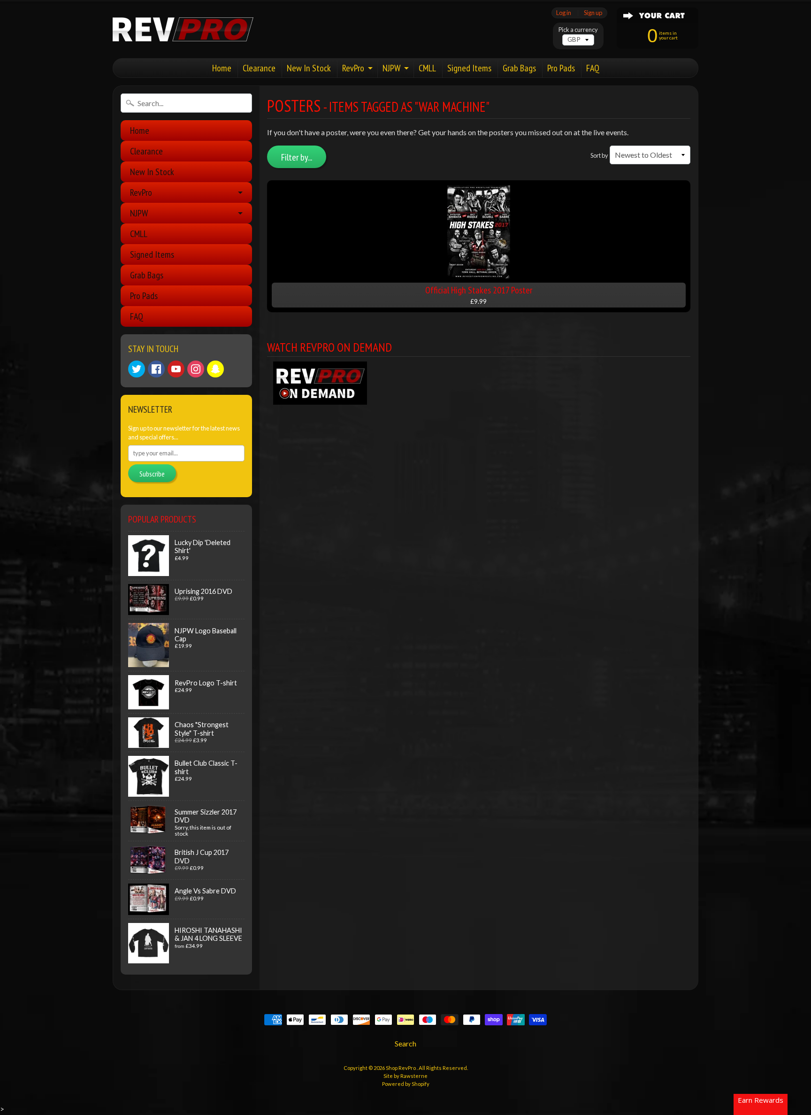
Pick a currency (578, 29)
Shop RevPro (401, 1068)
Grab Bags (519, 68)
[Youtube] (176, 369)
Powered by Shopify (405, 1084)
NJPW (391, 68)
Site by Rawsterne (405, 1076)
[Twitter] (136, 369)
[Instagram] (195, 369)
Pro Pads (561, 68)
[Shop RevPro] (183, 29)
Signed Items (469, 68)
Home (221, 68)
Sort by (599, 155)
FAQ (592, 68)
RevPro (353, 68)
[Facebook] (156, 369)
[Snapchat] (215, 369)
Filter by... (296, 157)
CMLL (427, 68)
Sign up (593, 13)
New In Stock (309, 68)
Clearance (259, 68)
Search (405, 1043)
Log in (563, 13)
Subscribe (152, 473)
